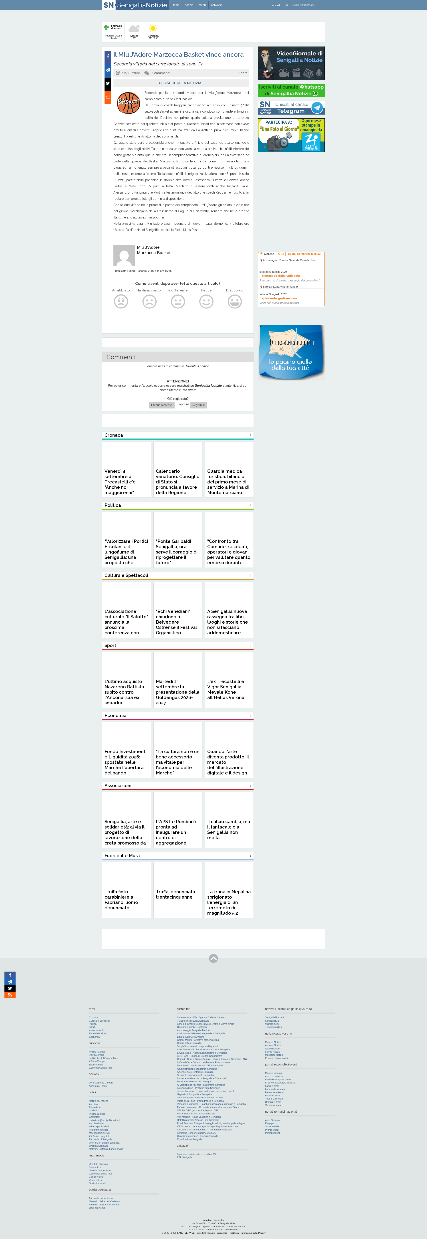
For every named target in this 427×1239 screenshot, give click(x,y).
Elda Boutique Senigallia (189, 1139)
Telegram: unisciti (98, 1129)
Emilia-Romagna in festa (278, 1079)
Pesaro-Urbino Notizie (277, 1058)
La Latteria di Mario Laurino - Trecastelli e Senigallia (204, 1129)
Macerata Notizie (274, 1054)
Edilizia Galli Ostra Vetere (190, 1036)
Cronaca (93, 1017)
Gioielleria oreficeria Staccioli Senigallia (197, 1136)
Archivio (93, 1104)
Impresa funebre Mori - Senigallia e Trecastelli (201, 1078)
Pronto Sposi (272, 1129)
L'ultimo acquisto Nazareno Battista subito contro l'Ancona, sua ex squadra (124, 692)
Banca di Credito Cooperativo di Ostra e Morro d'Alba (205, 1024)
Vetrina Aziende (97, 1051)
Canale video (96, 1176)
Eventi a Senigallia (98, 1145)
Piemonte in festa (274, 1092)
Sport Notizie (272, 1126)
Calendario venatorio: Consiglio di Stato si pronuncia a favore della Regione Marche (177, 485)
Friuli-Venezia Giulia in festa (280, 1082)
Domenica (153, 37)
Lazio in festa (272, 1086)
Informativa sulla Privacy (253, 1233)
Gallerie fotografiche (100, 1170)
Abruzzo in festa (274, 1076)
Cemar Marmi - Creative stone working (198, 1040)
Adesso (134, 37)
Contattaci (94, 1117)
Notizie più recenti (98, 1101)
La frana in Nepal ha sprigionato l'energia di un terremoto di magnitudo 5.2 (229, 902)
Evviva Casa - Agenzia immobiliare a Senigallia (202, 1052)
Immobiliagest (272, 1133)
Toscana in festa (274, 1098)
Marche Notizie (273, 1042)
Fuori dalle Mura (97, 1033)
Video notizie (96, 1180)
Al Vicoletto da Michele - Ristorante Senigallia (201, 1084)
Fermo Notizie (272, 1051)
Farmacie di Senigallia (100, 1139)
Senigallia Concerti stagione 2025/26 (196, 1133)
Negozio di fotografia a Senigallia (194, 1094)
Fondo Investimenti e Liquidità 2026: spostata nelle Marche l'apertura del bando (126, 762)
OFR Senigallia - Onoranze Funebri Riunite (200, 1097)
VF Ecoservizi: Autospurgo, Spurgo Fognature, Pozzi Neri (208, 1126)
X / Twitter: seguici (99, 1136)
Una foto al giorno (98, 1164)
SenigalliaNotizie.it (274, 1017)
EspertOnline (96, 1064)
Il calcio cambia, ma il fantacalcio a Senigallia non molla (228, 829)
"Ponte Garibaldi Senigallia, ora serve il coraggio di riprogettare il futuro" (176, 552)
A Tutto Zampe (97, 1061)
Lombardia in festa (275, 1089)
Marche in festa (273, 1073)
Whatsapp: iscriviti (99, 1126)
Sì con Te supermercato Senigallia (195, 1075)
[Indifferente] (178, 301)
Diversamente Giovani (101, 1082)
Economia (94, 1036)
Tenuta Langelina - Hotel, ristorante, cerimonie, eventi (205, 1091)
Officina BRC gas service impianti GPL (198, 1110)
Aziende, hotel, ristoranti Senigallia (195, 1072)
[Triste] (149, 301)
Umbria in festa (273, 1102)
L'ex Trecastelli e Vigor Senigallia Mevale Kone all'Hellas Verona (225, 689)
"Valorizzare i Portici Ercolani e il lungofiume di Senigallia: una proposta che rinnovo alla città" (126, 555)
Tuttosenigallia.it (273, 1027)
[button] (276, 5)
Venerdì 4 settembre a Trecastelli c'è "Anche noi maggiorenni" (120, 482)
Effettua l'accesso (161, 405)
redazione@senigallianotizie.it (105, 1120)
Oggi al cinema (97, 1208)
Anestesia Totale (98, 1086)
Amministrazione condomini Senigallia (197, 1068)
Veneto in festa (273, 1105)
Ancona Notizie (273, 1045)
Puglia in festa (272, 1095)
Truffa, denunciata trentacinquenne (175, 894)
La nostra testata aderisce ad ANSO (196, 1154)
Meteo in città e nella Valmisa (104, 1201)
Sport (242, 73)
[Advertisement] (291, 183)
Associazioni (96, 1030)
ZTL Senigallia (184, 1157)
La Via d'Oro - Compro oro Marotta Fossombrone (203, 1062)
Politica (93, 1024)
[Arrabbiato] (121, 301)
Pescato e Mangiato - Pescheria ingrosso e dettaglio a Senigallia (211, 1104)
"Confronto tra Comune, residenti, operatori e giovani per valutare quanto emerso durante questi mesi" (228, 555)
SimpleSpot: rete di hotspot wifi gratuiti (197, 1046)
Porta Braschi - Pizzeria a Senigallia (196, 1113)
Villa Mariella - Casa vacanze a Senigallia (199, 1117)
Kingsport (270, 1123)
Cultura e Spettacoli (99, 1020)
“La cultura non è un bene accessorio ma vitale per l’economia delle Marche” (177, 762)
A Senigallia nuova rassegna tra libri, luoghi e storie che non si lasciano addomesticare (227, 622)
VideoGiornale (96, 1054)
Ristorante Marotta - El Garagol (194, 1081)
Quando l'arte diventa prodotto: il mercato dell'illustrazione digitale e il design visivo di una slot (228, 765)
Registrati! (198, 405)
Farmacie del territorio (101, 1198)
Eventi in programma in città (104, 1204)
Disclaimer (222, 1233)
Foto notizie (95, 1167)
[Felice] (206, 301)
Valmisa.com (272, 1024)
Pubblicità (234, 1233)
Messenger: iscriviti (99, 1133)
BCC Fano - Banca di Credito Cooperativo (199, 1056)
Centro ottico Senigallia (189, 1043)
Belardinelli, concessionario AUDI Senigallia (200, 1065)
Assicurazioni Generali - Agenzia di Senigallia (201, 1033)
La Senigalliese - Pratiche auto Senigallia (198, 1088)
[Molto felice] (235, 301)
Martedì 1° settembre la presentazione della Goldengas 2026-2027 (177, 692)
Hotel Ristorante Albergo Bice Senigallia (198, 1120)
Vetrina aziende (97, 1113)
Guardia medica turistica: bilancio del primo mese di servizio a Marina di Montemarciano (228, 482)
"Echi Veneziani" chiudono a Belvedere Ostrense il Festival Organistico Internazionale (176, 625)
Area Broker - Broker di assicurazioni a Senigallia (203, 1049)
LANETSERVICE (186, 1233)
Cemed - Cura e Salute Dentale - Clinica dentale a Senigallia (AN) (212, 1059)
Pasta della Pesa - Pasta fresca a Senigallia (200, 1101)
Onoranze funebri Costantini (192, 1027)
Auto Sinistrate (273, 1120)
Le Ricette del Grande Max (103, 1058)
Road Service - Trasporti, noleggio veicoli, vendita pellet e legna (211, 1123)
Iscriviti (93, 1110)
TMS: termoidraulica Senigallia (193, 1020)
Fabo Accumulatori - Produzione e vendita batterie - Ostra (208, 1107)
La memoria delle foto (100, 1067)
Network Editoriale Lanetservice (106, 1149)
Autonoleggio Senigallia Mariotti (193, 1030)
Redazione (95, 1107)
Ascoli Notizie (272, 1048)
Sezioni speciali (97, 1183)
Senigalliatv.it (272, 1020)
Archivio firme (96, 1123)
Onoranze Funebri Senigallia (104, 1142)
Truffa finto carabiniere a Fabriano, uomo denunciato (121, 899)
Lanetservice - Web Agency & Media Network (201, 1017)
